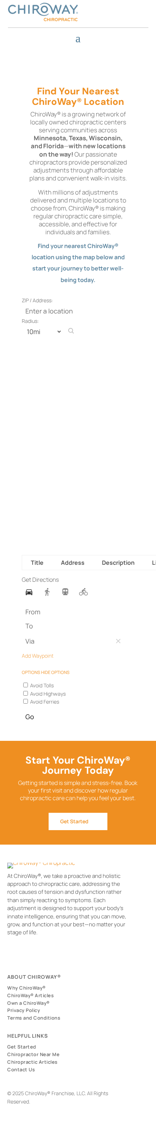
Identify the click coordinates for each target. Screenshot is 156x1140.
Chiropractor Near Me (33, 1054)
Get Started (74, 821)
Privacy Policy (23, 1010)
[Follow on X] (118, 7)
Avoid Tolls (41, 685)
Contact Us (21, 1069)
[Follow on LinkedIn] (128, 7)
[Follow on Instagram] (108, 7)
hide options (55, 672)
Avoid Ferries (44, 701)
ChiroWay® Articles (30, 995)
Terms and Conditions (33, 1018)
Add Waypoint (38, 655)
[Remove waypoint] (118, 641)
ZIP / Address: (37, 300)
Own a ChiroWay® (28, 1003)
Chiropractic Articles (32, 1062)
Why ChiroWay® (26, 988)
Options (31, 672)
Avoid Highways (47, 693)
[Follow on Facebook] (98, 7)
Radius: (30, 320)
